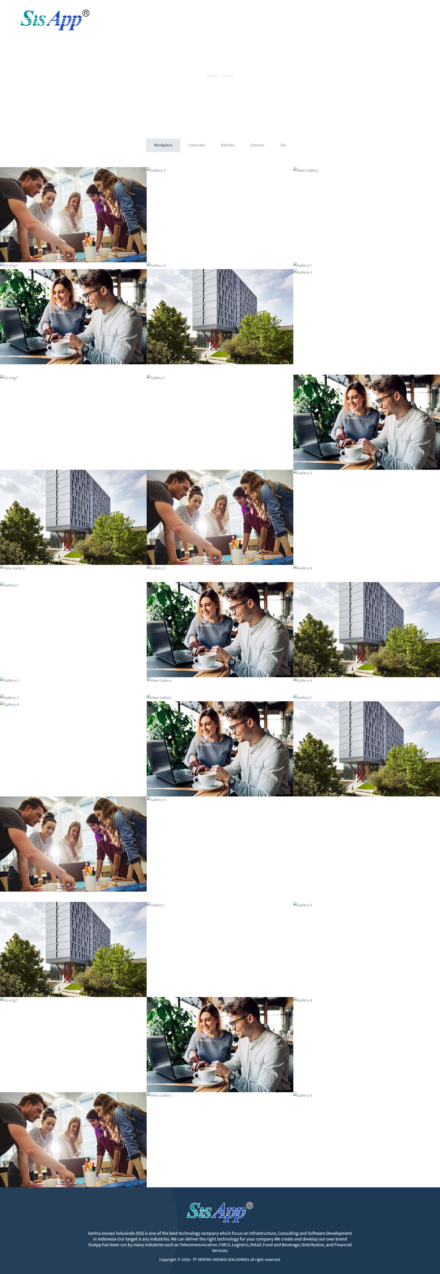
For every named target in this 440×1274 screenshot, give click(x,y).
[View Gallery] (73, 214)
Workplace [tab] (163, 145)
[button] (402, 16)
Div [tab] (283, 145)
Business (187, 15)
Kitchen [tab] (228, 145)
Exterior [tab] (258, 145)
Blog (247, 15)
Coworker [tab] (196, 145)
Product (219, 15)
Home (161, 15)
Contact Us (274, 15)
